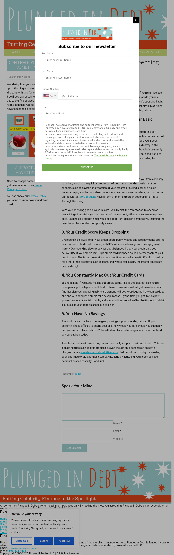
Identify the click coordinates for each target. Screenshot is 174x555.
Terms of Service (104, 155)
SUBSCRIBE (87, 167)
